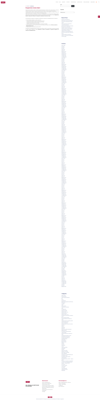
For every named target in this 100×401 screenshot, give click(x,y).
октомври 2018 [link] (64, 143)
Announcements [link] (64, 296)
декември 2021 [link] (64, 103)
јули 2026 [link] (63, 46)
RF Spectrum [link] (63, 302)
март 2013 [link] (63, 214)
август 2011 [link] (63, 234)
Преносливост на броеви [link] (65, 352)
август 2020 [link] (63, 120)
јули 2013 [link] (63, 210)
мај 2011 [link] (63, 237)
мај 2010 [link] (63, 250)
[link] (99, 17)
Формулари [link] (63, 370)
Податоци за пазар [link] (64, 350)
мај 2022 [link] (63, 98)
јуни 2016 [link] (63, 173)
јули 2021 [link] (63, 108)
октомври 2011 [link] (64, 232)
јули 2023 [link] (63, 84)
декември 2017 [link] (64, 154)
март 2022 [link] (63, 100)
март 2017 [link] (63, 163)
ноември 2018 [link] (64, 142)
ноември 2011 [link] (64, 231)
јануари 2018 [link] (64, 153)
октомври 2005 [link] (64, 283)
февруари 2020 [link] (64, 126)
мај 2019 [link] (63, 136)
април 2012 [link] (63, 226)
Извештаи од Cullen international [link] (66, 329)
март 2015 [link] (63, 189)
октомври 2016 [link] (64, 169)
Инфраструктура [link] (64, 330)
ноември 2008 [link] (64, 264)
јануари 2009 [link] (64, 262)
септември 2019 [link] (64, 132)
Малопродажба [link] (64, 340)
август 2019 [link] (63, 133)
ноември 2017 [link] (64, 155)
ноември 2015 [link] (64, 180)
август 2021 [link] (63, 107)
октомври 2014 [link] (64, 194)
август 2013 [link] (63, 209)
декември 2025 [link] (64, 53)
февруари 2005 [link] (64, 286)
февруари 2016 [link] (64, 177)
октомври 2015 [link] (64, 181)
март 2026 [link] (63, 50)
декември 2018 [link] (64, 141)
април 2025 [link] (63, 62)
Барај (61, 4)
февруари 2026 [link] (64, 51)
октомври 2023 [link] (64, 81)
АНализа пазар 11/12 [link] (65, 312)
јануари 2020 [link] (64, 127)
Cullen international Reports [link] (66, 297)
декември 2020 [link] (64, 116)
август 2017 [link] (63, 158)
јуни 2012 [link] (63, 224)
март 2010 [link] (63, 252)
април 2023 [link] (63, 86)
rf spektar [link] (63, 303)
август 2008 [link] (63, 267)
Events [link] (62, 299)
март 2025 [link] (63, 63)
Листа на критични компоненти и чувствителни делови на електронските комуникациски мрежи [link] (67, 24)
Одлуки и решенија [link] (64, 347)
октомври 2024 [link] (64, 68)
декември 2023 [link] (64, 79)
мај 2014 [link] (63, 199)
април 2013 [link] (63, 213)
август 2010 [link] (63, 247)
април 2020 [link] (63, 124)
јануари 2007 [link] (64, 280)
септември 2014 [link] (64, 195)
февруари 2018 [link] (64, 152)
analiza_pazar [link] (64, 295)
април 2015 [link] (63, 188)
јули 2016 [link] (63, 172)
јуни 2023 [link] (63, 85)
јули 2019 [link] (63, 134)
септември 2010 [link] (64, 246)
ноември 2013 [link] (64, 206)
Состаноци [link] (63, 367)
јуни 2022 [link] (63, 97)
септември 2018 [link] (64, 144)
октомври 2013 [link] (64, 207)
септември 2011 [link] (64, 233)
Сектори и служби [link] (64, 365)
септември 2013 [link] (64, 208)
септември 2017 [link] (64, 157)
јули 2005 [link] (63, 284)
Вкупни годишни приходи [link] (65, 317)
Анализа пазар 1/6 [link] (64, 311)
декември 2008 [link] (64, 263)
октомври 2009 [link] (64, 255)
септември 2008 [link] (64, 266)
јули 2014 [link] (63, 197)
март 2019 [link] (63, 138)
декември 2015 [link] (64, 179)
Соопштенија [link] (64, 366)
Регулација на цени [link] (64, 355)
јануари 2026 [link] (64, 52)
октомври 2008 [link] (64, 265)
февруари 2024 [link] (64, 77)
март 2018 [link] (63, 151)
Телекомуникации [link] (64, 368)
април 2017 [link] (63, 162)
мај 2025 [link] (63, 61)
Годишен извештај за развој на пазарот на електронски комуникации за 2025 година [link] (67, 35)
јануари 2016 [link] (64, 178)
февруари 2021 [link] (64, 114)
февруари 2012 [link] (64, 228)
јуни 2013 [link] (63, 211)
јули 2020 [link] (63, 121)
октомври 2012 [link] (64, 219)
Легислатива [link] (63, 339)
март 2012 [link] (63, 227)
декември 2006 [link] (64, 281)
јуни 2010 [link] (63, 249)
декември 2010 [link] (64, 243)
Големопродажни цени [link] (65, 321)
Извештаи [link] (63, 328)
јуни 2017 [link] (63, 160)
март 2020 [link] (63, 125)
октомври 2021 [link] (64, 105)
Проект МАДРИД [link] (64, 353)
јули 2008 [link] (63, 268)
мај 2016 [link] (63, 174)
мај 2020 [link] (63, 123)
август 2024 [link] (63, 70)
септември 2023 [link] (64, 82)
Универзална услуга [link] (65, 369)
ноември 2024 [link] (64, 67)
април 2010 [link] (63, 251)
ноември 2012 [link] (64, 218)
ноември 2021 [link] (64, 104)
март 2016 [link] (63, 176)
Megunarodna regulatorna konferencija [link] (67, 301)
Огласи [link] (63, 346)
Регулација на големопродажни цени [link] (67, 354)
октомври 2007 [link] (64, 273)
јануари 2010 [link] (64, 253)
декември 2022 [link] (64, 90)
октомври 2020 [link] (64, 118)
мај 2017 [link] (63, 161)
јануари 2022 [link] (64, 102)
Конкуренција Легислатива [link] (66, 336)
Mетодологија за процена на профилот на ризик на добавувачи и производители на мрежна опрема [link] (67, 28)
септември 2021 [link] (64, 106)
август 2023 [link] (63, 83)
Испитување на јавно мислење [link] (66, 331)
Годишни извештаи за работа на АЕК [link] (67, 320)
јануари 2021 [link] (64, 115)
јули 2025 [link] (63, 59)
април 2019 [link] (63, 137)
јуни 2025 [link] (63, 60)
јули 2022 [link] (63, 96)
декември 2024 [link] (64, 66)
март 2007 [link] (63, 279)
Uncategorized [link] (64, 309)
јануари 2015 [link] (64, 191)
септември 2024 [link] (64, 69)
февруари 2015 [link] (64, 190)
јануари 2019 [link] (64, 140)
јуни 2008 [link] (63, 269)
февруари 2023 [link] (64, 88)
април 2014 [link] (63, 200)
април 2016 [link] (63, 175)
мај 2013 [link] (63, 212)
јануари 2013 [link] (64, 216)
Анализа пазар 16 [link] (64, 313)
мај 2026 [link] (63, 48)
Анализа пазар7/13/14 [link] (65, 314)
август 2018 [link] (63, 145)
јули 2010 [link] (63, 248)
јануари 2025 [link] (64, 65)
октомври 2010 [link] (64, 245)
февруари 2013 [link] (64, 215)
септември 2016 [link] (64, 170)
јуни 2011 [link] (63, 236)
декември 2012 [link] (64, 217)
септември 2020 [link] (64, 119)
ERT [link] (62, 298)
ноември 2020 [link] (64, 117)
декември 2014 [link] (64, 192)
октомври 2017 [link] (64, 156)
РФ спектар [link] (63, 364)
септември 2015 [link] (64, 182)
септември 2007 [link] (64, 274)
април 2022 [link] (63, 99)
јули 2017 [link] (63, 159)
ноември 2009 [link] (64, 254)
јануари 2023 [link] (64, 89)
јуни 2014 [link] (63, 198)
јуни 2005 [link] (63, 285)
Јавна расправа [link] (64, 332)
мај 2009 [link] (63, 261)
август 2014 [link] (63, 196)
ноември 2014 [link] (64, 193)
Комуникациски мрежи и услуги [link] (66, 335)
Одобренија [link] (63, 348)
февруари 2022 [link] (64, 101)
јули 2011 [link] (63, 235)
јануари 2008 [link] (64, 270)
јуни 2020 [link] (63, 122)
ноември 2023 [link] (64, 80)
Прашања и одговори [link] (65, 351)
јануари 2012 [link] (64, 229)
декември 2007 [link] (64, 271)
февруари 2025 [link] (64, 64)
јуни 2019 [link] (63, 135)
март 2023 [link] (63, 87)
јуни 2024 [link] (63, 72)
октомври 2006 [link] (64, 282)
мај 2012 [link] (63, 225)
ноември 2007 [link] (64, 272)
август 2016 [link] (63, 171)
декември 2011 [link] (64, 230)
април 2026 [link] (63, 49)
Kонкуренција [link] (64, 300)
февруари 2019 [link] (64, 139)
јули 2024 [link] (63, 71)
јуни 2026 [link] (63, 47)
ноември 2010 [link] (64, 244)
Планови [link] (63, 349)
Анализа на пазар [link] (64, 310)
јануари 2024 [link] (64, 78)
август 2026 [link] (63, 45)
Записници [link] (63, 327)
